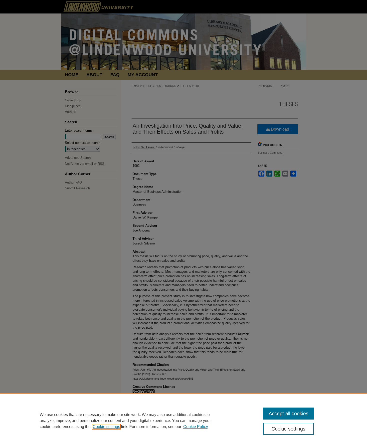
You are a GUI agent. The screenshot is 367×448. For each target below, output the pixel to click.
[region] (183, 420)
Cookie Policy (195, 427)
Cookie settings (106, 427)
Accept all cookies (288, 413)
